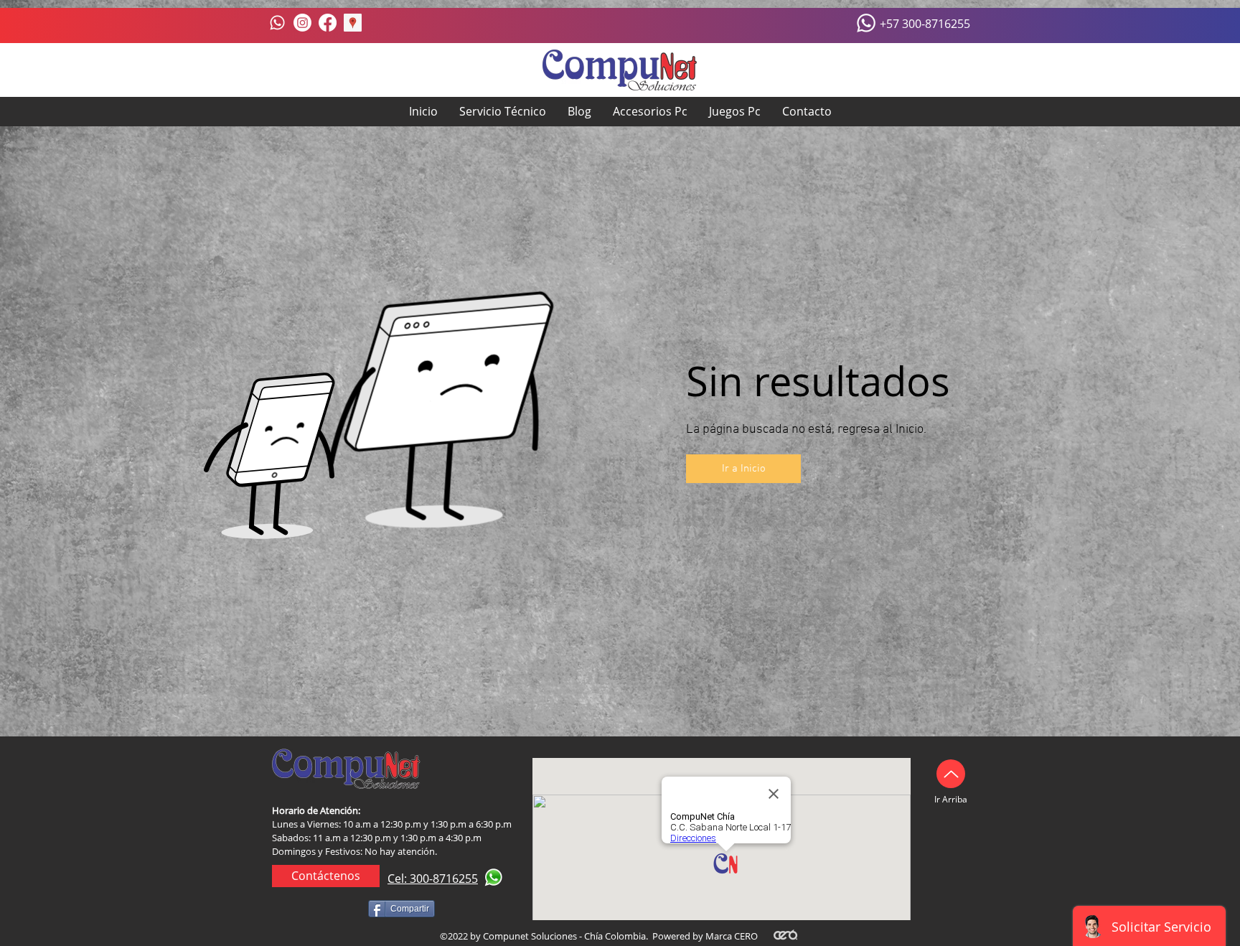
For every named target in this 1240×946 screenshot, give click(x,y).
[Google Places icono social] (353, 23)
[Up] (950, 773)
